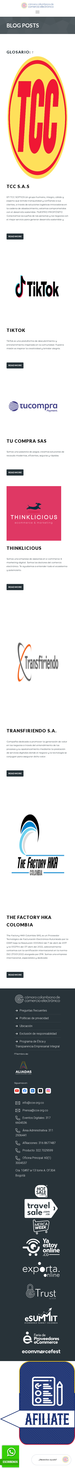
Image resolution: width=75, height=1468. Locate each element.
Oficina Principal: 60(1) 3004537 (33, 1160)
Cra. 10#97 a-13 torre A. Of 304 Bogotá (35, 1173)
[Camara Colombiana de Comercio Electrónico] (37, 5)
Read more (15, 236)
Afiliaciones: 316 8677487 (39, 1143)
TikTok (16, 330)
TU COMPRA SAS (27, 441)
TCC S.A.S (18, 186)
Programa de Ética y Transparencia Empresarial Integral (37, 1044)
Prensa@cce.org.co (35, 1110)
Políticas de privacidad (34, 1018)
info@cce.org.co (33, 1102)
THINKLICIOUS (24, 548)
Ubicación (25, 1026)
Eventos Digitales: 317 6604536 (33, 1120)
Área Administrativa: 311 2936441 (34, 1133)
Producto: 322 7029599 (37, 1150)
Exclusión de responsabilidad (38, 1033)
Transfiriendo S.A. (32, 730)
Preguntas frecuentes (33, 1010)
